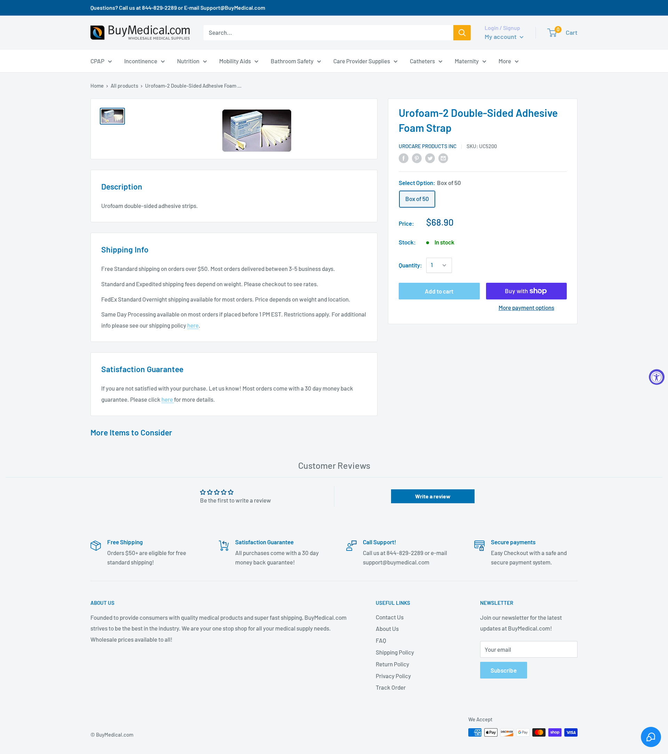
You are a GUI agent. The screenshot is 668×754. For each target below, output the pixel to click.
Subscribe (504, 670)
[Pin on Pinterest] (417, 157)
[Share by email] (443, 157)
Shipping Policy (395, 652)
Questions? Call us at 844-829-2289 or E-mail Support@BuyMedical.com (177, 7)
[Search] (462, 32)
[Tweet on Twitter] (430, 157)
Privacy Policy (393, 675)
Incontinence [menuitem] (140, 60)
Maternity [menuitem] (467, 60)
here (193, 325)
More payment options (526, 307)
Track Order (391, 687)
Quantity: (410, 265)
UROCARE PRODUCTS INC (427, 146)
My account (501, 36)
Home (97, 85)
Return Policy (392, 663)
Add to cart (439, 291)
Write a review (433, 496)
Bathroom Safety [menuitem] (292, 60)
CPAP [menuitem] (97, 60)
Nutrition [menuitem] (188, 60)
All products (124, 85)
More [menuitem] (505, 60)
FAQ (381, 640)
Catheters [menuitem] (422, 60)
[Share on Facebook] (403, 157)
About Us (387, 628)
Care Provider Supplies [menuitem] (361, 60)
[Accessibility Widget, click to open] (657, 377)
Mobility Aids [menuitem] (235, 60)
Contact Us (390, 616)
